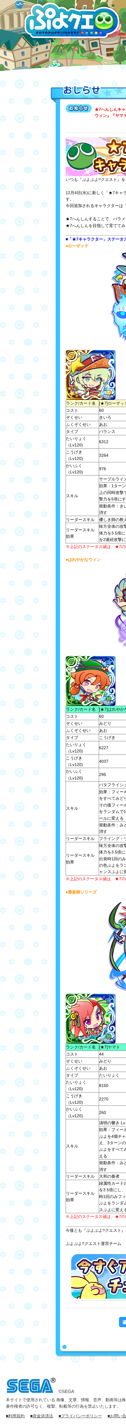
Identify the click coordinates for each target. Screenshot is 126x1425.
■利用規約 (15, 1416)
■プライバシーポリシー (80, 1416)
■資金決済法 (41, 1416)
